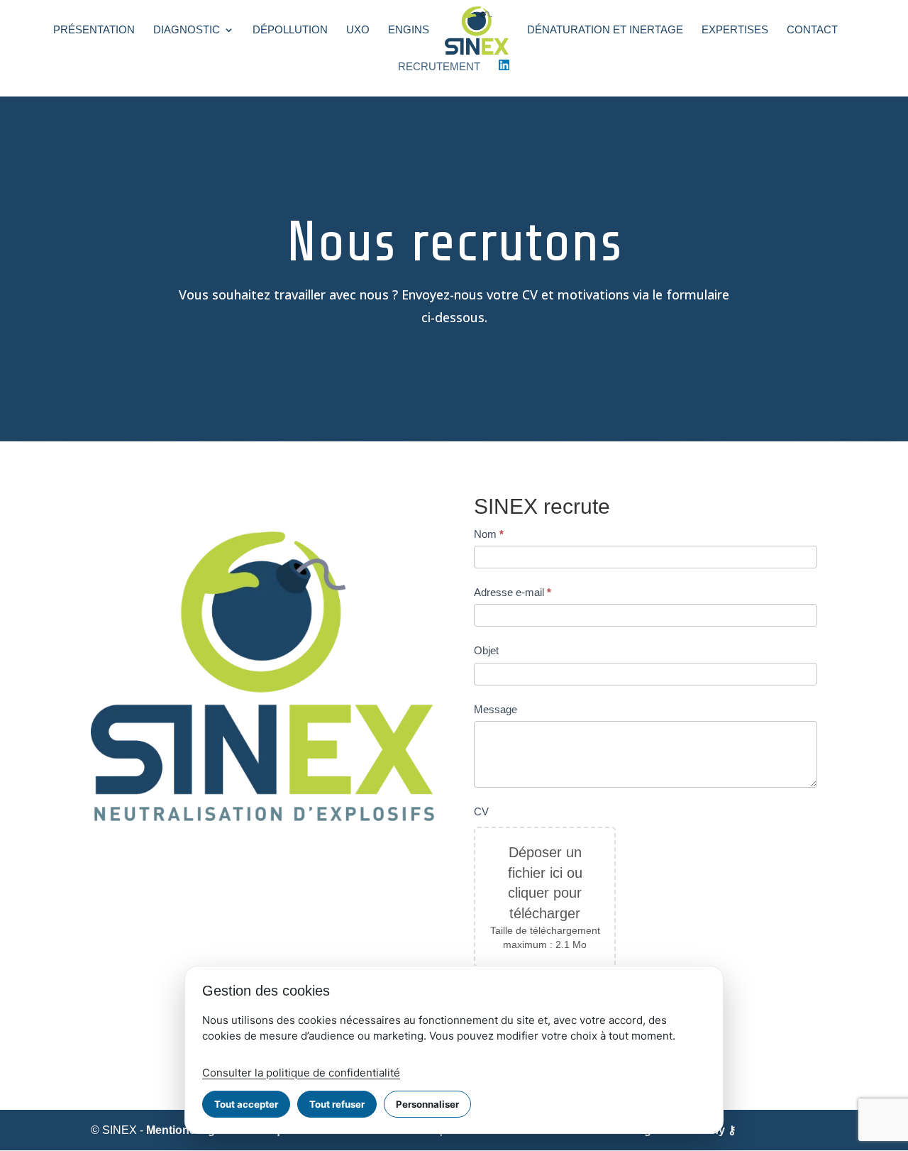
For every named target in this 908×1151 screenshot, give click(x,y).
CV (481, 811)
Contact (812, 30)
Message (495, 709)
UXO (358, 30)
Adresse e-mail (512, 592)
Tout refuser (337, 1104)
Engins (408, 30)
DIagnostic (186, 30)
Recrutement (439, 67)
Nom (489, 534)
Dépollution (290, 30)
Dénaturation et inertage (605, 30)
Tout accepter (246, 1104)
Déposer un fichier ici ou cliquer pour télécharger (545, 882)
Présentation (94, 30)
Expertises (735, 30)
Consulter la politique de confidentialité (301, 1072)
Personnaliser (427, 1104)
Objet (486, 650)
